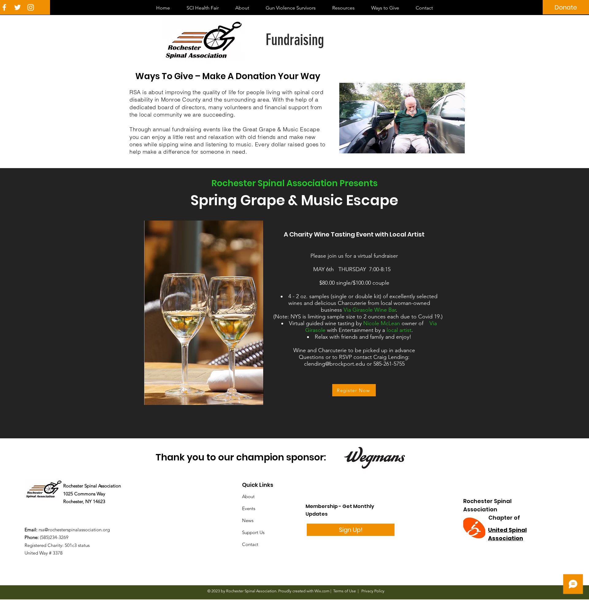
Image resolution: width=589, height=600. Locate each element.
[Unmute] (358, 145)
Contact (250, 544)
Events (248, 508)
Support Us (253, 532)
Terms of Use (344, 591)
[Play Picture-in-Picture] (446, 145)
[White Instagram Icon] (30, 7)
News (247, 520)
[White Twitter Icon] (17, 7)
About (248, 496)
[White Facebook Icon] (4, 7)
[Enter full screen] (456, 145)
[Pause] (347, 145)
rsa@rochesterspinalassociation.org (74, 530)
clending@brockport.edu (334, 363)
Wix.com (321, 591)
